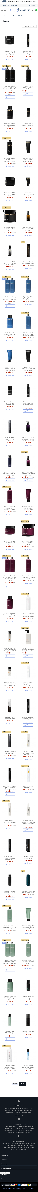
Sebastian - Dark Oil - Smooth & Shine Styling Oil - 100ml (28, 229)
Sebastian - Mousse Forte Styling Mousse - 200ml (10, 439)
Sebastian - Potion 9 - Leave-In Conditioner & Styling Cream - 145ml (10, 649)
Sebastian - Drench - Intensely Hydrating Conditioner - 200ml (10, 369)
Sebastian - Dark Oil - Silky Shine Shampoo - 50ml (28, 125)
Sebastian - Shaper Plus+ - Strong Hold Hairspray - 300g (9, 822)
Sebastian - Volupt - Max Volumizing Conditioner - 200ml (28, 927)
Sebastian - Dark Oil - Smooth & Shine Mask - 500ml (10, 229)
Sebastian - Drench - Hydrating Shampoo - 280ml (9, 334)
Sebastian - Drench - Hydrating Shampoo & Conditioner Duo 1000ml (9, 298)
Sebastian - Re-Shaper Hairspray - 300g (9, 752)
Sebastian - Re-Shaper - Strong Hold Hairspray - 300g (28, 719)
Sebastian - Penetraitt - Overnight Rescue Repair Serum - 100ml (28, 474)
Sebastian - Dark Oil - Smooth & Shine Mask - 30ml (28, 194)
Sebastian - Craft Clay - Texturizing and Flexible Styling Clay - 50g (10, 53)
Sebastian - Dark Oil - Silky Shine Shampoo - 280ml (10, 125)
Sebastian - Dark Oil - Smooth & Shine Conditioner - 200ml (28, 160)
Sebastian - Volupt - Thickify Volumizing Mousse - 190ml (9, 1032)
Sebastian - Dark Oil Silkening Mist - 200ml (28, 262)
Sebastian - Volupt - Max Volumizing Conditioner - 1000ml (9, 927)
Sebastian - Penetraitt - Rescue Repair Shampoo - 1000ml (28, 577)
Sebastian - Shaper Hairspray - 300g (28, 787)
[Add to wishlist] (7, 49)
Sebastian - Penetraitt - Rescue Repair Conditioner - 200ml (28, 508)
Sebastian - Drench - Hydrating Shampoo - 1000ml (28, 298)
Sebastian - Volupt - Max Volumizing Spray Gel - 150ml (28, 998)
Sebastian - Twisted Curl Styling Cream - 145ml (28, 892)
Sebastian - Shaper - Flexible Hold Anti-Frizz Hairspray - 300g (28, 753)
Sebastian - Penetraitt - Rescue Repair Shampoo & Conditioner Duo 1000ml (9, 578)
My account (14, 5)
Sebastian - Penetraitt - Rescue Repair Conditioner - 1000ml (10, 508)
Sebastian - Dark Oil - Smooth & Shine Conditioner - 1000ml (9, 160)
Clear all (15, 1083)
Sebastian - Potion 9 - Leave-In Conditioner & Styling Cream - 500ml (28, 649)
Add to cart (11, 59)
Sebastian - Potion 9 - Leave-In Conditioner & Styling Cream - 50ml (10, 684)
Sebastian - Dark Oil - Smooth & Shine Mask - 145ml (10, 194)
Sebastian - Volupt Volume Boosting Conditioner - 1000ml (9, 1067)
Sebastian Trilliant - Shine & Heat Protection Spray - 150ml (28, 1067)
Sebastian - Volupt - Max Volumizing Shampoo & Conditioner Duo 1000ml (9, 962)
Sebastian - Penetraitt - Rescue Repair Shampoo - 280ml (9, 615)
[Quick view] (12, 49)
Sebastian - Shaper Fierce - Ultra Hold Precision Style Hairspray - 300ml (9, 788)
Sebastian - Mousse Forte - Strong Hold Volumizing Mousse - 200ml (28, 404)
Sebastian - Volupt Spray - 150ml (28, 1031)
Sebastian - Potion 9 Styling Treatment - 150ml (28, 684)
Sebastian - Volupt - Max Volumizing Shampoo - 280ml (10, 998)
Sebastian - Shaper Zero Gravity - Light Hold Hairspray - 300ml (10, 858)
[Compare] (10, 49)
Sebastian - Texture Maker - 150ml (28, 857)
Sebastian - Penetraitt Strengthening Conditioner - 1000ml (28, 615)
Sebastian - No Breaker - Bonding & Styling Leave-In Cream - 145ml (9, 474)
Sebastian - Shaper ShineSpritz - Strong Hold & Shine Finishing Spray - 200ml (28, 823)
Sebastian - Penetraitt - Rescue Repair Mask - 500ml (28, 543)
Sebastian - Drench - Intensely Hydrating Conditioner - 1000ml (28, 334)
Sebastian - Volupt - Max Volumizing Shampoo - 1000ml (28, 962)
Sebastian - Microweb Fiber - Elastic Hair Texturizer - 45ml (9, 403)
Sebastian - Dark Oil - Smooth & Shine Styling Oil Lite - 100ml (10, 263)
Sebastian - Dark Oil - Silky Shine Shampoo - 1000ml (28, 87)
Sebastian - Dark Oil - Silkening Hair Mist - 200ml (28, 53)
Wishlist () (33, 5)
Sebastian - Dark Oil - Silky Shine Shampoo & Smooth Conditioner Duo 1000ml (9, 88)
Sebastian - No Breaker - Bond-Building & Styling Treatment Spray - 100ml (28, 439)
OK (23, 1083)
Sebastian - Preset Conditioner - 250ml (10, 718)
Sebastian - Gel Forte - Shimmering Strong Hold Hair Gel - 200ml (28, 369)
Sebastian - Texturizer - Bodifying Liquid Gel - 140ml (10, 893)
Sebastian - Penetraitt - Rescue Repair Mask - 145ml (10, 543)
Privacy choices (5, 1173)
